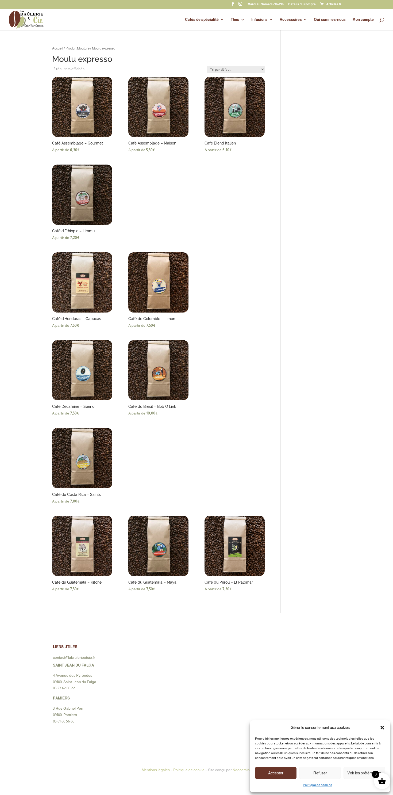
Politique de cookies (317, 785)
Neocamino (242, 770)
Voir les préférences (364, 773)
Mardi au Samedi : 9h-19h (266, 4)
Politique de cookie (189, 770)
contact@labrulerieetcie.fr (74, 657)
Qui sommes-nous (330, 20)
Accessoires (291, 20)
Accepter (275, 773)
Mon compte (363, 20)
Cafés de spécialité (202, 20)
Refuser (320, 773)
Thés (235, 20)
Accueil (57, 48)
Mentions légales (156, 770)
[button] (382, 727)
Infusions (259, 20)
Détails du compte (302, 4)
